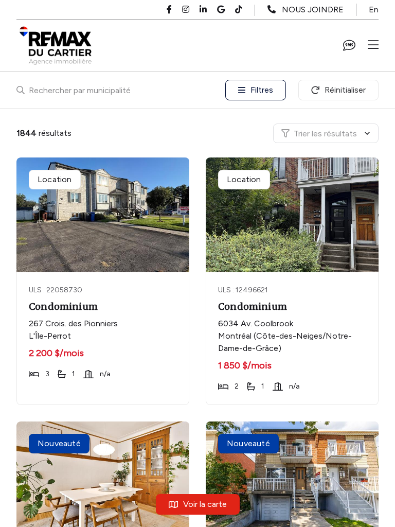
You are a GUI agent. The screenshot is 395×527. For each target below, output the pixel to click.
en (374, 9)
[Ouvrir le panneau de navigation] (373, 45)
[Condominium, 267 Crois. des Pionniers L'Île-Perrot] (103, 214)
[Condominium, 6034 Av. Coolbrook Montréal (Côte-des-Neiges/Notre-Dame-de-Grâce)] (293, 214)
